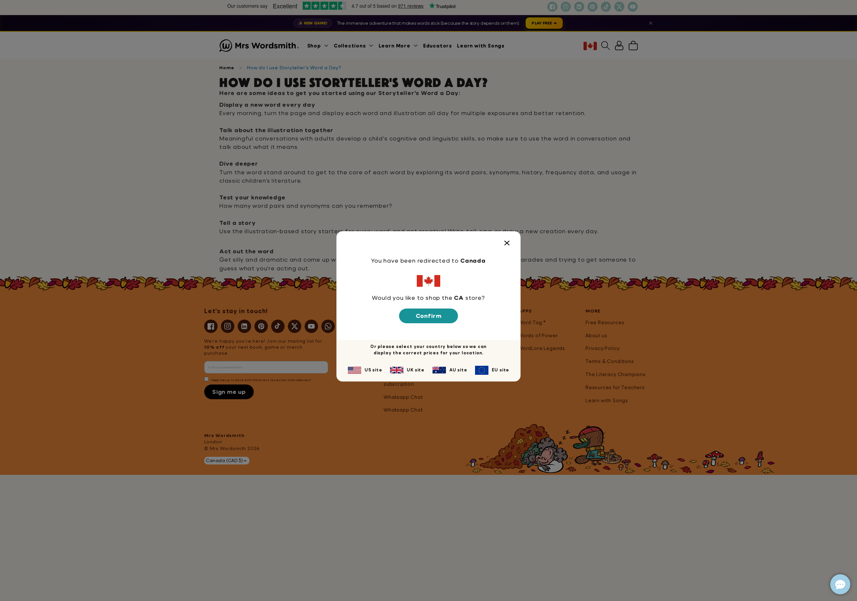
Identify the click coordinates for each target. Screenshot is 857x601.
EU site (500, 369)
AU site (458, 369)
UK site (415, 369)
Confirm (429, 315)
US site (373, 369)
